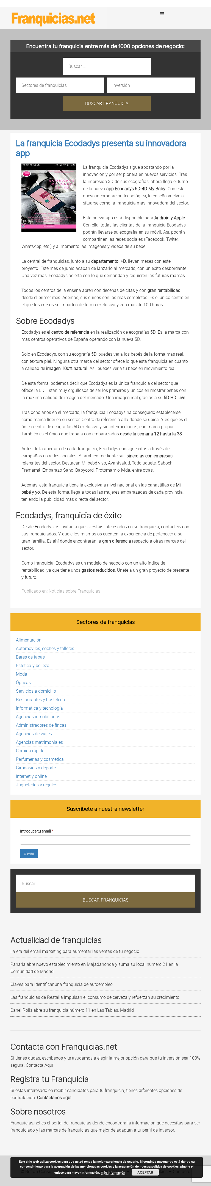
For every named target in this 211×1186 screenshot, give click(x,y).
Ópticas (23, 682)
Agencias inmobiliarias (38, 717)
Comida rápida (30, 751)
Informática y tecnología (39, 708)
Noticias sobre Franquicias (74, 591)
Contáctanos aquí (54, 1097)
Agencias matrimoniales (39, 742)
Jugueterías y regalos (36, 785)
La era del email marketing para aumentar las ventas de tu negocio (74, 951)
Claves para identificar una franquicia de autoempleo (61, 984)
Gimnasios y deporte (36, 768)
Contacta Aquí (39, 1065)
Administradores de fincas (41, 725)
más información (113, 1172)
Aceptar (145, 1172)
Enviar (29, 853)
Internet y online (31, 776)
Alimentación (28, 640)
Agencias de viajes (34, 734)
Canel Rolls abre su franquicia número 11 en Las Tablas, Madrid (72, 1010)
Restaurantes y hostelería (40, 699)
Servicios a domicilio (36, 691)
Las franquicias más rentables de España (53, 18)
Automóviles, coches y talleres (45, 648)
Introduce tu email (36, 831)
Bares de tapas (30, 657)
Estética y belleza (32, 665)
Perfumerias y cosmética (40, 759)
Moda (21, 674)
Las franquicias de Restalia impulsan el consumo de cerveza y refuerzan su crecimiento (94, 997)
